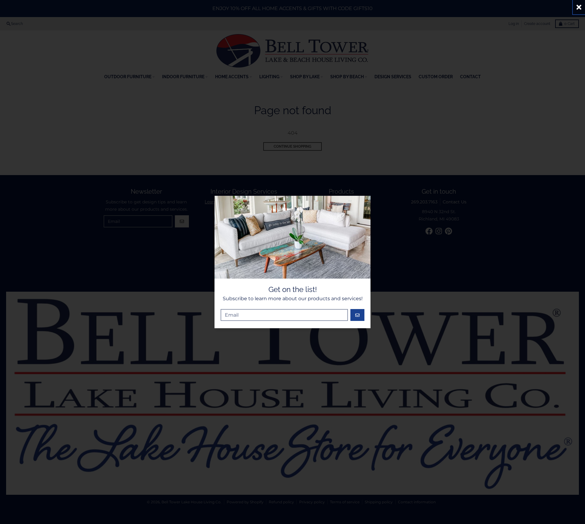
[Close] (579, 7)
